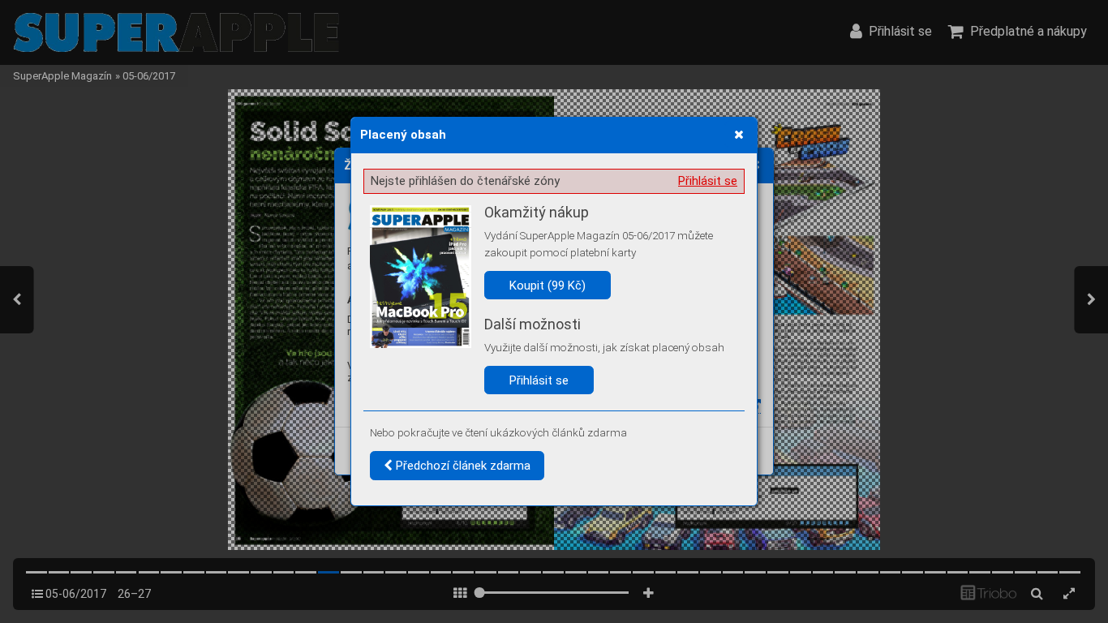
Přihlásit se (707, 181)
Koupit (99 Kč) (547, 285)
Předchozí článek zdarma (461, 465)
